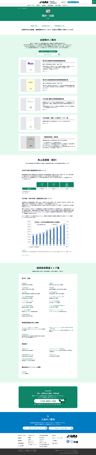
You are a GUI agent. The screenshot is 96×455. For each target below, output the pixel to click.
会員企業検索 (50, 5)
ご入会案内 (54, 440)
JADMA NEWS (41, 439)
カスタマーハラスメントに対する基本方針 (71, 452)
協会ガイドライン (31, 440)
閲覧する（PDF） (46, 123)
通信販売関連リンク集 (59, 25)
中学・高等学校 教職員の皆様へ (44, 444)
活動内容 (29, 439)
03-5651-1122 (49, 401)
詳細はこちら (45, 71)
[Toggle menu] (94, 1)
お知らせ (54, 435)
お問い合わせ (55, 443)
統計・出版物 (41, 437)
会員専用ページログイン (64, 106)
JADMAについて (65, 5)
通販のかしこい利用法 (42, 442)
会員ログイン (21, 450)
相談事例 (44, 5)
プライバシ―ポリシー (66, 450)
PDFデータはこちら (25, 255)
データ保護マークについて (32, 444)
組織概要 (29, 437)
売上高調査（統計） (46, 25)
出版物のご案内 (34, 25)
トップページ (19, 8)
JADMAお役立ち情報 (43, 435)
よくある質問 (20, 445)
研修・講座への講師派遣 (43, 446)
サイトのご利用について (74, 450)
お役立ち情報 (57, 5)
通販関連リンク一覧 (58, 450)
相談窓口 (38, 5)
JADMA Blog (41, 440)
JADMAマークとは (30, 5)
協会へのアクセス (31, 442)
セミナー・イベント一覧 (57, 438)
